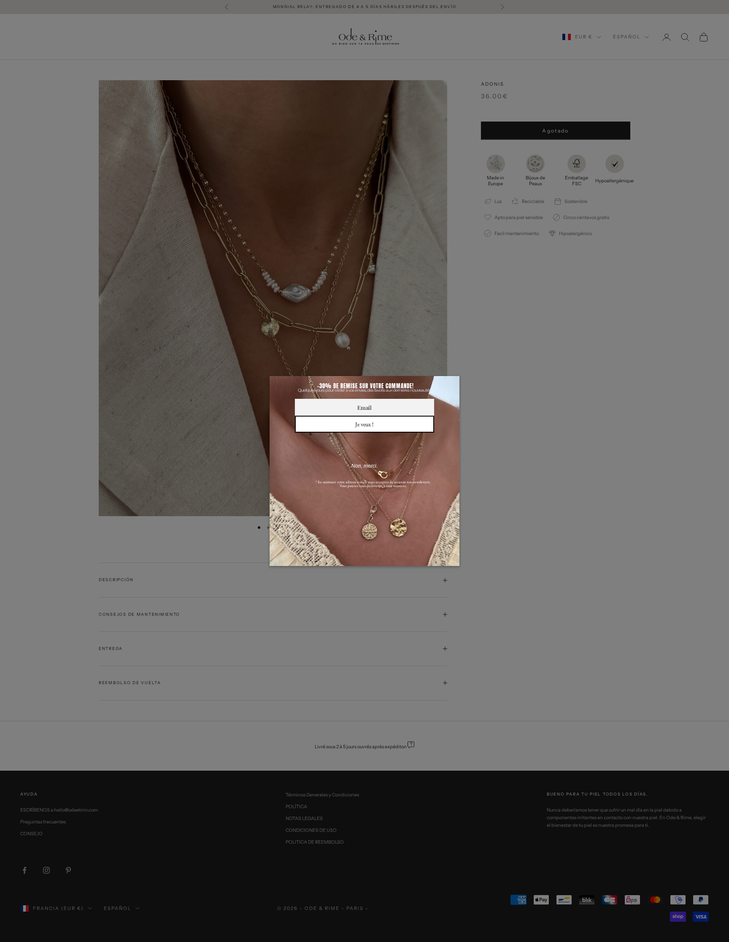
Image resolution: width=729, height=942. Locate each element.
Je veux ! (364, 424)
